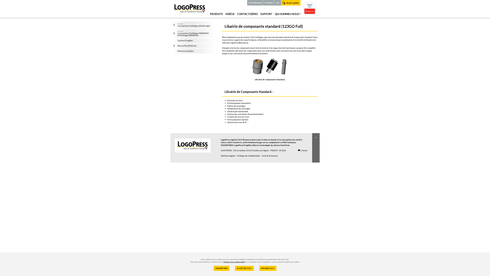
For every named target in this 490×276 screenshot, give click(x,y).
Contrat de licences (269, 156)
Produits (216, 13)
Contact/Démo (247, 13)
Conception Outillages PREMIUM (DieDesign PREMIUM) (193, 33)
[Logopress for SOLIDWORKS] (193, 8)
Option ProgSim (185, 40)
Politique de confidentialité (248, 156)
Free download (255, 3)
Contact (304, 150)
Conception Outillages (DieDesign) (193, 25)
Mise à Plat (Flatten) (186, 45)
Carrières (269, 3)
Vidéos (230, 13)
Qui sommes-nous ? (288, 13)
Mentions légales (228, 156)
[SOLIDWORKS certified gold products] (311, 8)
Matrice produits (185, 51)
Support (266, 13)
